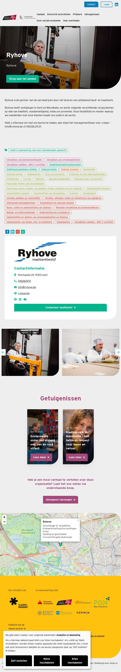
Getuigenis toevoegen (59, 499)
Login (106, 4)
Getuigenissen (91, 14)
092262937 (24, 281)
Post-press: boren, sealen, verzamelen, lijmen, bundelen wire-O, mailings (44, 188)
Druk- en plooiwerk (55, 174)
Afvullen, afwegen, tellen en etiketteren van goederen (73, 198)
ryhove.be (24, 293)
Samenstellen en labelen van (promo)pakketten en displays (37, 217)
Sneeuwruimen (49, 169)
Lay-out (27, 178)
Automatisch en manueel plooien (57, 202)
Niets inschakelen (47, 660)
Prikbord (77, 14)
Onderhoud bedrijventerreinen (65, 164)
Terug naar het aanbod (22, 78)
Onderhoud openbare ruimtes (21, 169)
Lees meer (39, 457)
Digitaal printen (14, 174)
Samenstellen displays (98, 188)
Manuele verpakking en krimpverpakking (77, 207)
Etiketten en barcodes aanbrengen (87, 174)
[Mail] (18, 232)
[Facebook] (7, 232)
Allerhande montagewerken (20, 202)
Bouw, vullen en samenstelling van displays (29, 207)
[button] (60, 544)
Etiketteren (12, 178)
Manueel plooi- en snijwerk (88, 178)
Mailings (40, 178)
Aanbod (41, 14)
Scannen (73, 193)
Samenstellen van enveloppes (49, 193)
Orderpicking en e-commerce (54, 212)
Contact (91, 4)
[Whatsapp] (23, 232)
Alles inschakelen (75, 660)
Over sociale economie (48, 20)
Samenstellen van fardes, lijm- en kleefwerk (29, 221)
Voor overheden (71, 20)
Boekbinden (89, 169)
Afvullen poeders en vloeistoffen (23, 198)
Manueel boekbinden (59, 178)
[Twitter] (12, 232)
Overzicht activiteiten (58, 14)
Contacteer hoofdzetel (58, 307)
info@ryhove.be (27, 287)
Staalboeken (89, 193)
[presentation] (3, 352)
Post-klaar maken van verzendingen (25, 183)
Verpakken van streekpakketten (63, 159)
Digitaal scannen (70, 169)
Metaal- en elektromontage (20, 212)
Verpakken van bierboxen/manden (24, 159)
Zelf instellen (19, 660)
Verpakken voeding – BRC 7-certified (25, 164)
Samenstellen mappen (17, 193)
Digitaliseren (34, 174)
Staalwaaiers (63, 221)
